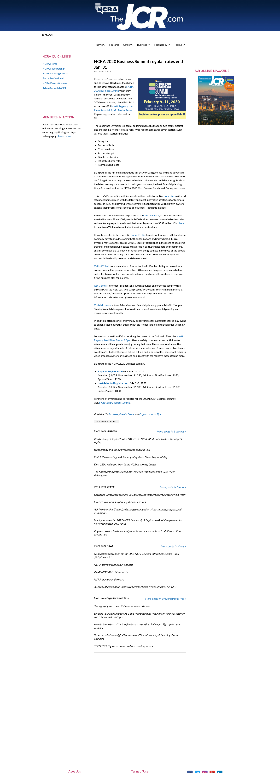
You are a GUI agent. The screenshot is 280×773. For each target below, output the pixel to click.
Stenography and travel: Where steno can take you (122, 449)
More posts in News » (173, 546)
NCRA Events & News (54, 83)
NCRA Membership (53, 68)
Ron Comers (101, 285)
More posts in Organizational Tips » (165, 599)
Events (123, 414)
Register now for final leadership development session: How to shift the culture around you (137, 532)
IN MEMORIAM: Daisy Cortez (111, 571)
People (178, 45)
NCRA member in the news (109, 579)
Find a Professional (53, 78)
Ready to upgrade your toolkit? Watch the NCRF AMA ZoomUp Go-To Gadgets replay (138, 440)
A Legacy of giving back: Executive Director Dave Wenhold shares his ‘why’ (135, 586)
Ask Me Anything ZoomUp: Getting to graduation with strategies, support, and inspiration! (137, 511)
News (99, 45)
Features (114, 45)
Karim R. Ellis (138, 234)
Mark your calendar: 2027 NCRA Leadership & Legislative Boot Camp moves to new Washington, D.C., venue (137, 522)
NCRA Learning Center (55, 73)
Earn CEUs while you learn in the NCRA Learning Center (125, 464)
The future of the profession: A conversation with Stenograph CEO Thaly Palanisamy (134, 473)
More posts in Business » (171, 431)
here (181, 223)
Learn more (64, 136)
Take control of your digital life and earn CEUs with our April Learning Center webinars (136, 637)
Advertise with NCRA (54, 88)
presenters (170, 195)
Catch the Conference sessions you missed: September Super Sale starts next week (139, 494)
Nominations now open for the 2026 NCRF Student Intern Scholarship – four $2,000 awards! (136, 555)
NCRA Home (49, 63)
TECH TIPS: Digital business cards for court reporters (123, 646)
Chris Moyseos (102, 305)
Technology (160, 45)
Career (127, 45)
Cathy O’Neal (101, 266)
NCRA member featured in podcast (113, 564)
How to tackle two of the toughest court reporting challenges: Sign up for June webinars (137, 626)
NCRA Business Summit (106, 421)
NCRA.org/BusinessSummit (114, 402)
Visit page (140, 15)
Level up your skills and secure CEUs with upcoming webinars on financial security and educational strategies (139, 615)
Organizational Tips (150, 414)
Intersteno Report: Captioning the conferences (120, 501)
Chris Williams (151, 215)
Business (142, 45)
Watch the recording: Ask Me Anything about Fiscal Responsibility (130, 457)
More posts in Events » (173, 487)
